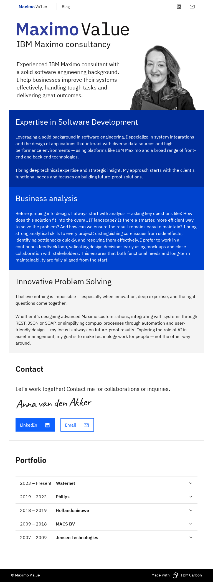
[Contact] (192, 6)
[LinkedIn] (179, 6)
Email (70, 425)
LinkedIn (28, 425)
